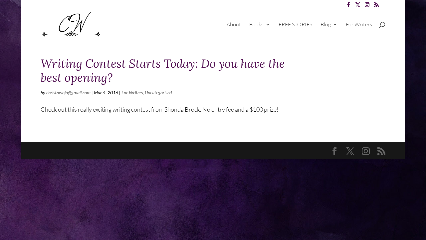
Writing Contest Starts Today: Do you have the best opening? (163, 70)
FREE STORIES (295, 25)
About (234, 25)
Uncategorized (158, 92)
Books (256, 25)
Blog (325, 25)
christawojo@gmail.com (68, 92)
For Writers (359, 25)
